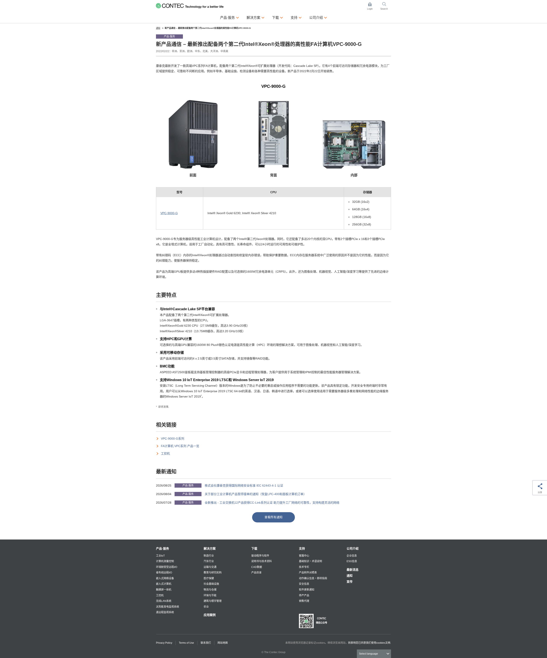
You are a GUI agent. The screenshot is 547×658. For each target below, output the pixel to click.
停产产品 (304, 595)
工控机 (165, 453)
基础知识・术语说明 (310, 561)
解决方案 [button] (256, 17)
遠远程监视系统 (165, 612)
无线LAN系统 (163, 601)
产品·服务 (162, 548)
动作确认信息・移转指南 (313, 578)
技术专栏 (304, 567)
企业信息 (352, 555)
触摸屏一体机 (163, 589)
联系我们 (206, 642)
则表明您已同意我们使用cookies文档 (369, 642)
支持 (302, 548)
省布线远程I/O (164, 572)
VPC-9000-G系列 (172, 438)
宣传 (350, 581)
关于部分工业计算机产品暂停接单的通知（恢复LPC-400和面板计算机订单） (255, 494)
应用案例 (210, 615)
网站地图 (223, 642)
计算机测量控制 (165, 561)
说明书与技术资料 (261, 561)
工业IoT (160, 555)
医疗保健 (209, 578)
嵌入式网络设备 (165, 578)
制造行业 (209, 555)
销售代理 (304, 601)
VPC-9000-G (169, 213)
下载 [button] (277, 17)
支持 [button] (296, 17)
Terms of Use (186, 642)
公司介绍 (353, 548)
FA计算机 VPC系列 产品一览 (180, 446)
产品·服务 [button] (229, 17)
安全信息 (304, 583)
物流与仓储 (210, 589)
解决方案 (210, 548)
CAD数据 (256, 567)
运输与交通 (210, 567)
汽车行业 (209, 561)
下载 (254, 548)
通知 (350, 575)
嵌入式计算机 (163, 583)
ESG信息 (352, 561)
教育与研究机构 (213, 572)
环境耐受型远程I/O (166, 567)
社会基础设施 (211, 583)
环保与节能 (210, 595)
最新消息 (353, 569)
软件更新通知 (306, 589)
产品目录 (256, 572)
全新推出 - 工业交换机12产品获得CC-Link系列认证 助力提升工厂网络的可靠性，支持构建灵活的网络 (272, 502)
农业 (206, 606)
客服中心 (304, 555)
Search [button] (385, 6)
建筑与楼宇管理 (213, 601)
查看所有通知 (273, 517)
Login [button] (372, 6)
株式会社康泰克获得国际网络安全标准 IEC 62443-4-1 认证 (244, 485)
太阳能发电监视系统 (167, 606)
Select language (368, 653)
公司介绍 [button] (318, 17)
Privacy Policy (164, 642)
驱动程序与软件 (260, 555)
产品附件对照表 (308, 572)
